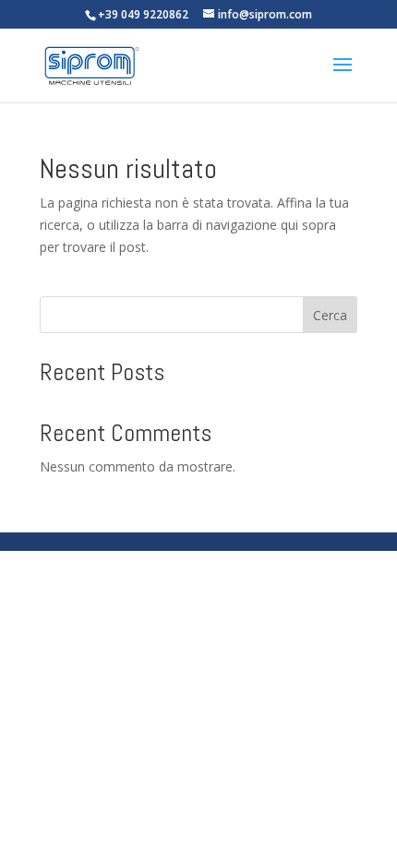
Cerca (330, 315)
